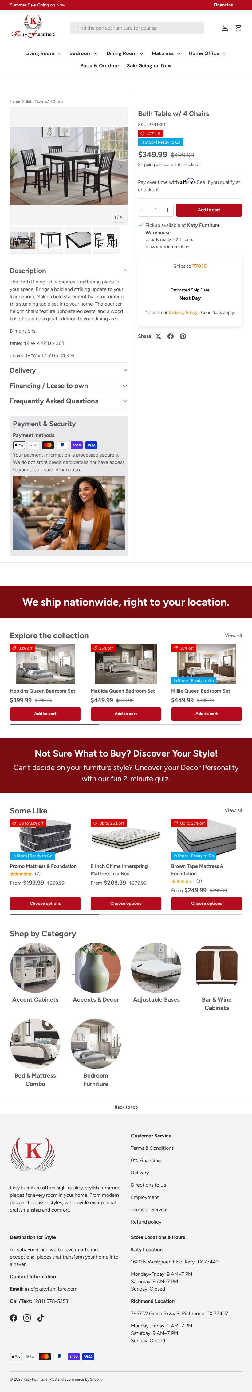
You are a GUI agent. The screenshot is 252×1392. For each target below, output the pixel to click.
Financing (224, 5)
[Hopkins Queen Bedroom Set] (45, 664)
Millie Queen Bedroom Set (200, 691)
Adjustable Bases (156, 999)
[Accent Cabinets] (35, 968)
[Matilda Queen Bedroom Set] (126, 664)
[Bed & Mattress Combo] (35, 1044)
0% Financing (146, 1160)
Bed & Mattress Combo (35, 1079)
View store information (167, 246)
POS (53, 1379)
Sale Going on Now (149, 65)
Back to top (126, 1107)
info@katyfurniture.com (51, 1289)
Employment (145, 1197)
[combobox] (137, 28)
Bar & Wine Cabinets (217, 1003)
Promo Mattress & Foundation (43, 866)
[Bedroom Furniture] (96, 1044)
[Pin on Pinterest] (183, 336)
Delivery (140, 1173)
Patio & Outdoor (100, 65)
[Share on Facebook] (170, 336)
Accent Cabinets (35, 999)
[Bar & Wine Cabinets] (217, 968)
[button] (238, 27)
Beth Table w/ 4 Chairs (45, 101)
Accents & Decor (96, 999)
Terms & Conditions (152, 1148)
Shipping (146, 164)
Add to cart (209, 209)
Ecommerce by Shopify (84, 1379)
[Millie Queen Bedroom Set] (206, 664)
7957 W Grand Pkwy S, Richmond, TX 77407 (179, 1313)
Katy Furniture (36, 1379)
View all (233, 635)
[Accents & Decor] (96, 968)
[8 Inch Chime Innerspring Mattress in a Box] (126, 839)
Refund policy (146, 1222)
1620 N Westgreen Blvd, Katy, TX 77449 (175, 1262)
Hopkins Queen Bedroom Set (42, 691)
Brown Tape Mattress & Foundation (197, 869)
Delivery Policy (184, 312)
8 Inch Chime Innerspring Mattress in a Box (119, 869)
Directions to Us (148, 1185)
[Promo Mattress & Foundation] (45, 839)
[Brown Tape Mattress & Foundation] (206, 839)
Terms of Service (149, 1209)
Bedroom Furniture (95, 1079)
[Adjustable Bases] (156, 968)
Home (15, 101)
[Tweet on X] (158, 336)
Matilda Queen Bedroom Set (123, 691)
